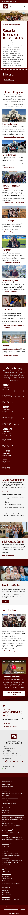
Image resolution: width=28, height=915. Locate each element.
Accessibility (15, 909)
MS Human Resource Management (11, 855)
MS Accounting (6, 846)
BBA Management (6, 791)
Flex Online (5, 808)
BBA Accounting (6, 784)
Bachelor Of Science (7, 800)
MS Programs (5, 844)
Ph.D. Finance (5, 892)
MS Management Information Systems (12, 837)
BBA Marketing (5, 795)
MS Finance (5, 835)
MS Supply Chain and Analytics (10, 862)
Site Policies (7, 909)
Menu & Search (13, 913)
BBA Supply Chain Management (10, 798)
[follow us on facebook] (6, 762)
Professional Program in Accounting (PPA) (13, 839)
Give (5, 601)
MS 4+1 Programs (7, 830)
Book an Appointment (8, 491)
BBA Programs (6, 781)
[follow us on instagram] (10, 762)
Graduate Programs (10, 291)
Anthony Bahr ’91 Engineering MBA (11, 883)
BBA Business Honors (7, 786)
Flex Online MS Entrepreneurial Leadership (13, 815)
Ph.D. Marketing (6, 897)
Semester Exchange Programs (14, 137)
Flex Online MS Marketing (8, 823)
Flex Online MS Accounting (9, 812)
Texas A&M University (9, 1)
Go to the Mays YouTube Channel (14, 693)
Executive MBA (5, 876)
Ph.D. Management (6, 894)
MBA (3, 869)
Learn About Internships (12, 262)
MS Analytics (5, 848)
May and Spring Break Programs (14, 202)
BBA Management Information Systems (12, 793)
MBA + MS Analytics (7, 878)
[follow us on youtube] (14, 762)
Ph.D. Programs (6, 887)
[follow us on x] (18, 762)
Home (6, 24)
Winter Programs (9, 168)
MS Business (5, 851)
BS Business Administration (9, 803)
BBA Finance (5, 789)
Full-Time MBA (5, 871)
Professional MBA (6, 874)
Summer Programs (10, 232)
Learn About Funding (11, 355)
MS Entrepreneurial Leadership (10, 853)
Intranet (23, 909)
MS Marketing (5, 858)
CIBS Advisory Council (8, 555)
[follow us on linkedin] (22, 762)
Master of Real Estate (7, 864)
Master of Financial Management (10, 832)
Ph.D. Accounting (6, 890)
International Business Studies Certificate (14, 326)
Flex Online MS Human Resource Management (14, 817)
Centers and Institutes (14, 24)
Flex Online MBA (6, 810)
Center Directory (9, 80)
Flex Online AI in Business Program (11, 825)
